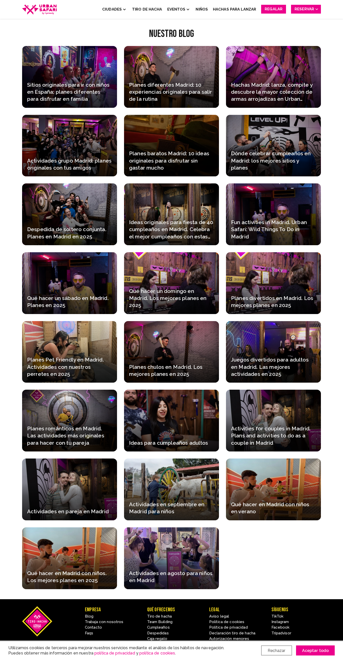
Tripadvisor (281, 633)
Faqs (89, 633)
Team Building (160, 622)
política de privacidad (114, 653)
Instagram (280, 622)
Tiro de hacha (159, 616)
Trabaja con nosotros (104, 622)
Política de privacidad (228, 627)
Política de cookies (226, 622)
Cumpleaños (158, 627)
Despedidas (158, 633)
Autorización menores (229, 638)
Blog (89, 616)
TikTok (277, 616)
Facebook (280, 627)
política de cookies (157, 653)
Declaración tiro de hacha (232, 633)
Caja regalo (157, 638)
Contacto (93, 627)
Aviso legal (219, 616)
